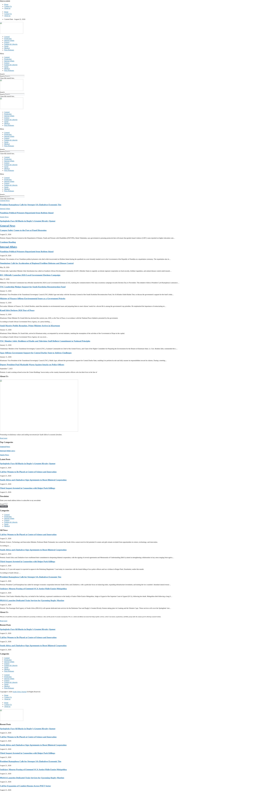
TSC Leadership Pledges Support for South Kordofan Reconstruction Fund (32, 287)
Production (7, 38)
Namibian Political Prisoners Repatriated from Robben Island (26, 213)
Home (6, 4)
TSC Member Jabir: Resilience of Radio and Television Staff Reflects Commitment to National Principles (45, 341)
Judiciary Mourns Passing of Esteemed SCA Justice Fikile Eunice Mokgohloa (33, 589)
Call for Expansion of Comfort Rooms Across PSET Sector (25, 786)
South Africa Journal (19, 692)
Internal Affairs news (7, 451)
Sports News (4, 455)
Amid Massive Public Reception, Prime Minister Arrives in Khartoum (30, 326)
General (6, 37)
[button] (135, 54)
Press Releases (9, 50)
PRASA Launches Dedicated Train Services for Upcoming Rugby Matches (32, 600)
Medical (7, 48)
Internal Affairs (9, 40)
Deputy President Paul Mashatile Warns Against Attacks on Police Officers (32, 365)
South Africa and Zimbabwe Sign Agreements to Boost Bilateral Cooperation (33, 480)
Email (2, 504)
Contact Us (8, 6)
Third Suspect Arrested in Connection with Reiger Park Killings (27, 488)
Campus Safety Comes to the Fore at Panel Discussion (23, 230)
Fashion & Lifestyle (10, 44)
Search (2, 76)
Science (6, 42)
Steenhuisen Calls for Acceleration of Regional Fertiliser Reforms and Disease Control (37, 263)
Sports (6, 46)
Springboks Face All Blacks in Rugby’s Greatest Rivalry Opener (27, 221)
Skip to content (5, 1)
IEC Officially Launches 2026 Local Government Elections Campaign (30, 275)
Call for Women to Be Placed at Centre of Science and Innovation (28, 472)
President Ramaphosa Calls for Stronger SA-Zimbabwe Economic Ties (30, 205)
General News (7, 225)
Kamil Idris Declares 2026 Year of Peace (17, 310)
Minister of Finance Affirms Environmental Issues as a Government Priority (32, 298)
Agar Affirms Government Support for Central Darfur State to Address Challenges (36, 353)
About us (7, 8)
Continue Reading (8, 242)
